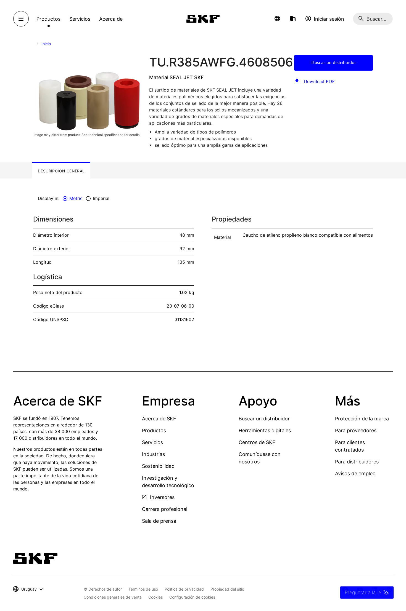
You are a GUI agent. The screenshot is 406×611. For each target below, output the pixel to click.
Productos (154, 430)
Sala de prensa (159, 521)
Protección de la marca (362, 418)
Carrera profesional (164, 509)
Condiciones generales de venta (113, 597)
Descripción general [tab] (61, 171)
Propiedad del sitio (227, 589)
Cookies (155, 597)
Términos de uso (143, 589)
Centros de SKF (257, 442)
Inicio (46, 43)
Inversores (162, 497)
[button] (277, 19)
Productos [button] (48, 19)
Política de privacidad (184, 589)
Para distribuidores (357, 462)
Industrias (153, 454)
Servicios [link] (79, 19)
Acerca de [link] (111, 19)
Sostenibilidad (158, 466)
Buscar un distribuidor (333, 62)
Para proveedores (355, 430)
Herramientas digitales (265, 430)
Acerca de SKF (159, 418)
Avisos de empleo (355, 473)
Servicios (152, 442)
